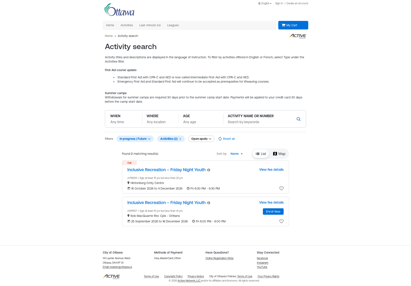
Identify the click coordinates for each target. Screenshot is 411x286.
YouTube (262, 267)
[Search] (298, 119)
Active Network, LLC (189, 280)
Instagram (262, 262)
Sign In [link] (279, 3)
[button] (180, 138)
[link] (166, 169)
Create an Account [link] (297, 3)
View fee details (271, 169)
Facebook (262, 258)
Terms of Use (244, 276)
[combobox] (265, 4)
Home (109, 36)
